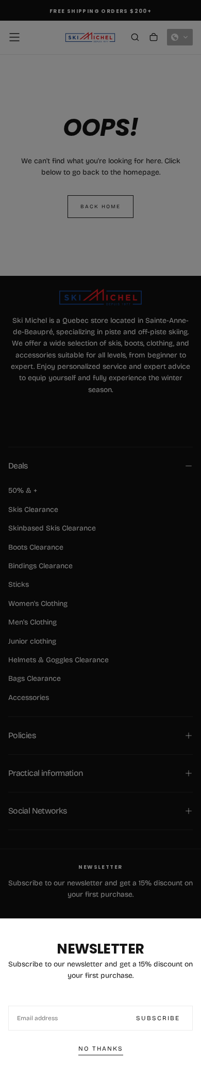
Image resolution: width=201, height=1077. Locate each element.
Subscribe (158, 1018)
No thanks (100, 1048)
